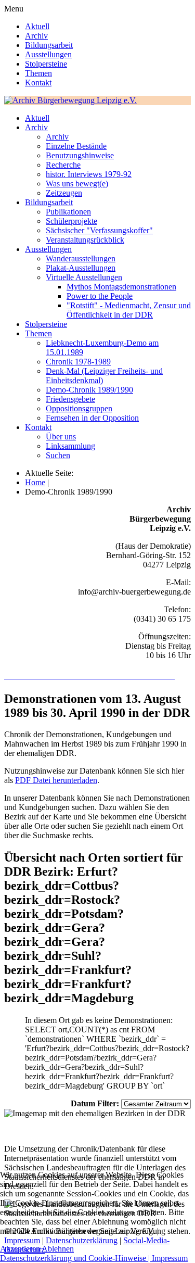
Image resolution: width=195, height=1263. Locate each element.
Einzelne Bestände (76, 146)
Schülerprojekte (71, 221)
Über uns (61, 436)
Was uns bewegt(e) (77, 183)
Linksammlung (70, 445)
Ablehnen (58, 1248)
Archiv (36, 35)
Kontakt (38, 82)
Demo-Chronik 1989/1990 (89, 389)
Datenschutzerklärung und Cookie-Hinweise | (76, 1258)
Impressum (170, 1258)
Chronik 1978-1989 (78, 361)
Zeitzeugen (64, 192)
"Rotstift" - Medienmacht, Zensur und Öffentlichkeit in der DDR (129, 310)
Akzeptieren (20, 1248)
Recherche (63, 164)
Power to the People (100, 296)
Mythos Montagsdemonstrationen (121, 286)
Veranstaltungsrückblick (85, 239)
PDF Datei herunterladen (56, 780)
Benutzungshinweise (80, 155)
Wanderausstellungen (80, 258)
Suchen (58, 455)
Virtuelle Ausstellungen (84, 277)
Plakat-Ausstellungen (80, 267)
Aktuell (37, 26)
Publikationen (68, 211)
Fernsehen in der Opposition (92, 417)
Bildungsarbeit (49, 45)
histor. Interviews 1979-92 (89, 174)
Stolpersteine (46, 63)
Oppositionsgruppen (79, 408)
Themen (38, 73)
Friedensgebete (70, 399)
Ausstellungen (48, 54)
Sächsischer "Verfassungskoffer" (99, 230)
